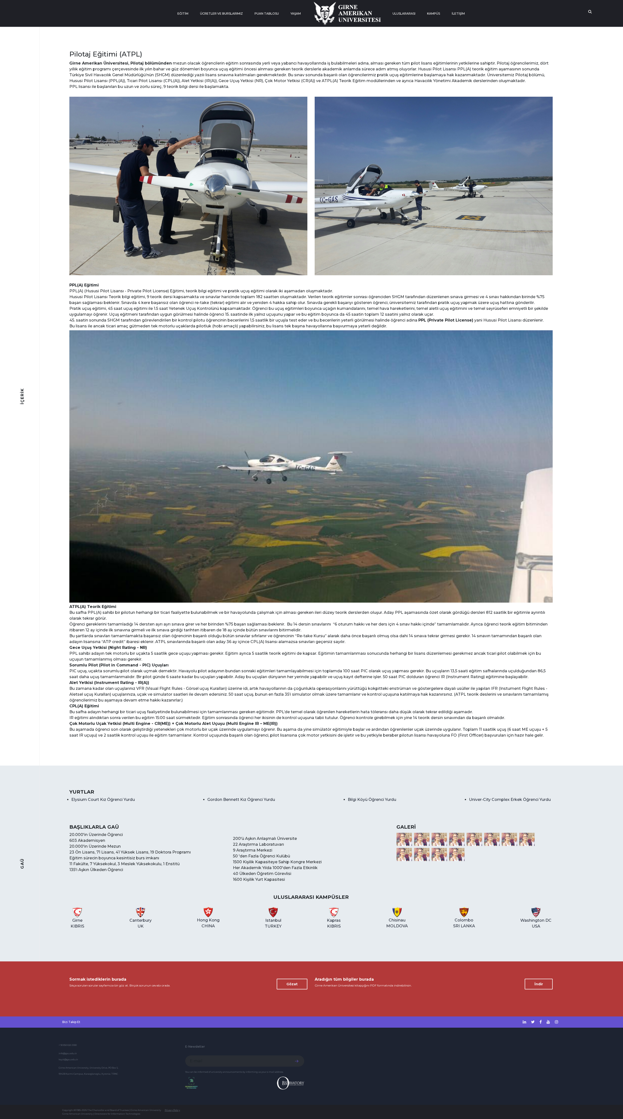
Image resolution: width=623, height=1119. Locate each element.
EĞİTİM (182, 13)
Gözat (292, 984)
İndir (538, 984)
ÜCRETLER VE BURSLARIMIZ (221, 13)
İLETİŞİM (458, 13)
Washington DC (535, 923)
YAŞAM (296, 13)
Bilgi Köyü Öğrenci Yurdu (372, 799)
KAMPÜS (433, 13)
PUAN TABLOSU (267, 13)
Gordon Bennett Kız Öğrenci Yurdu (241, 799)
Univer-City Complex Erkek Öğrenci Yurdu (510, 799)
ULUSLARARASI (404, 13)
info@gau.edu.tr (68, 1053)
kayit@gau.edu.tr (68, 1059)
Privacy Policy (172, 1110)
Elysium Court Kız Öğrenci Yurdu (103, 799)
